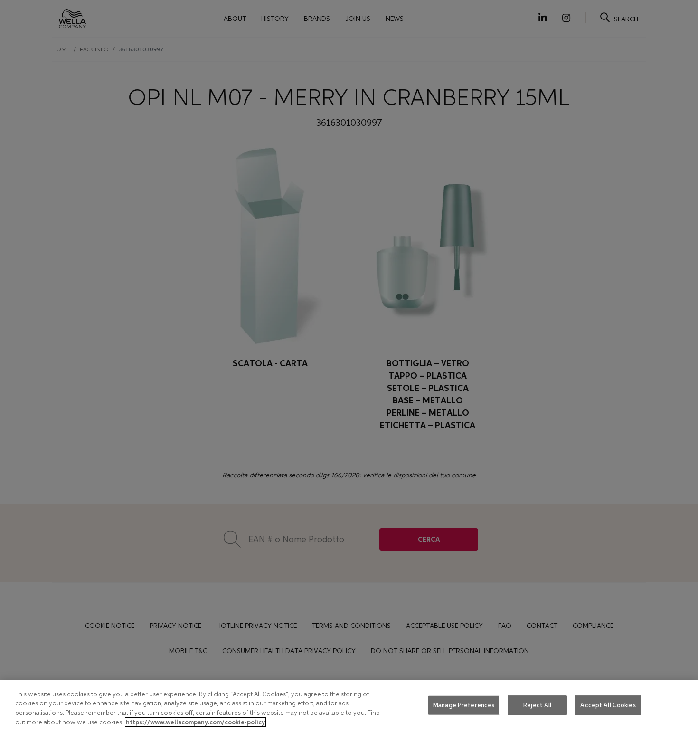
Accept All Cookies (607, 705)
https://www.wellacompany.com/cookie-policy (195, 722)
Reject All (537, 705)
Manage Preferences (463, 705)
